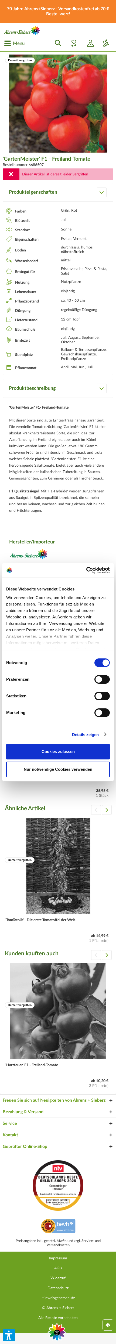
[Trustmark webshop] (58, 1227)
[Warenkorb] (103, 43)
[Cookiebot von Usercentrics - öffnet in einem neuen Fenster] (86, 570)
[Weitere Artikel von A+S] (28, 555)
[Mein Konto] (88, 43)
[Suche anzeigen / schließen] (56, 43)
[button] (9, 1335)
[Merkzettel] (72, 43)
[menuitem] (14, 43)
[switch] (102, 679)
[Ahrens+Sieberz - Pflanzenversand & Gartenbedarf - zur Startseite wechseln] (22, 30)
